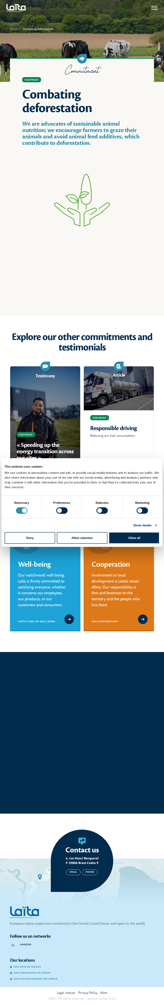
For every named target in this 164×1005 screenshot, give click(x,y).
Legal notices (66, 993)
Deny (30, 538)
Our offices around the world (36, 979)
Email (73, 872)
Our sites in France (27, 967)
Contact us (82, 850)
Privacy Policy (87, 993)
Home (14, 29)
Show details (142, 525)
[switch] (62, 510)
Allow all (134, 538)
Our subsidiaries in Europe (32, 973)
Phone (90, 872)
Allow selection (82, 538)
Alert (103, 993)
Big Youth (109, 998)
